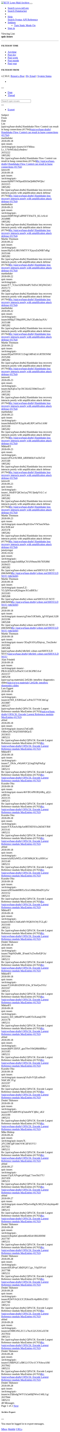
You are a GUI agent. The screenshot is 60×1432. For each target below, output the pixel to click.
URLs (19, 1429)
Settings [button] (12, 22)
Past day (12, 54)
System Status (44, 76)
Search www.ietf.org (18, 8)
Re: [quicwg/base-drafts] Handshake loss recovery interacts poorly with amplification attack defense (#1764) (26, 198)
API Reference (30, 19)
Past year (12, 63)
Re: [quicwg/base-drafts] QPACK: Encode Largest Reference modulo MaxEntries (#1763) (24, 746)
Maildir (11, 1429)
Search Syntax (15, 19)
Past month (13, 60)
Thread (11, 95)
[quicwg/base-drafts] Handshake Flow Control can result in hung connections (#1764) (29, 132)
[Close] (2, 1419)
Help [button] (10, 16)
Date (10, 92)
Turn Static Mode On (25, 25)
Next (15, 1405)
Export (11, 109)
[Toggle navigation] (31, 3)
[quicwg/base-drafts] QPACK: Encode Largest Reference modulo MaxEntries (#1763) (28, 714)
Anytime (12, 52)
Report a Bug (17, 76)
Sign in (11, 28)
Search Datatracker (17, 11)
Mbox (4, 1429)
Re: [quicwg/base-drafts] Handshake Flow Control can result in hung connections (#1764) (28, 164)
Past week (13, 57)
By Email (31, 76)
